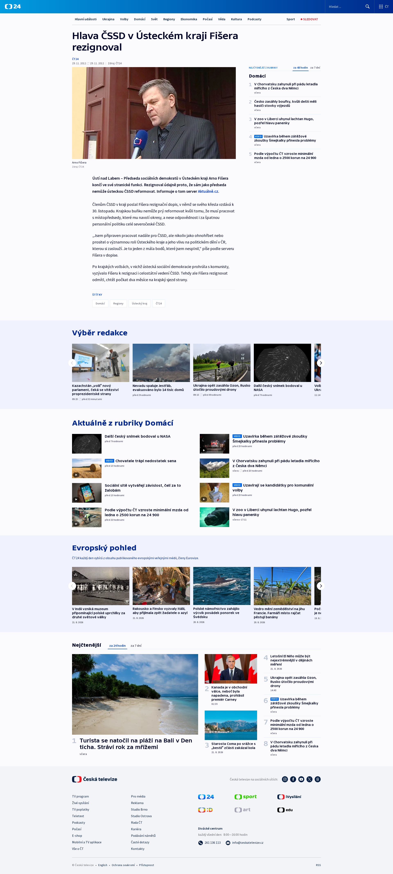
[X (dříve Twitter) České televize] (309, 779)
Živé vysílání (80, 803)
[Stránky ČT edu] (284, 810)
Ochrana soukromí (123, 865)
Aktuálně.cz (208, 191)
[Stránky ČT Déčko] (205, 810)
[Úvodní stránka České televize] (95, 779)
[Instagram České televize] (285, 779)
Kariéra (136, 829)
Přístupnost (146, 865)
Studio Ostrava (141, 816)
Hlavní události (86, 19)
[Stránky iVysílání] (289, 796)
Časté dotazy (140, 842)
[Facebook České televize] (293, 779)
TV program (80, 796)
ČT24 (75, 59)
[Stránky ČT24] (206, 796)
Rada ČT (136, 822)
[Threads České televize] (317, 779)
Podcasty (254, 19)
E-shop (77, 835)
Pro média (138, 796)
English (102, 865)
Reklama (137, 803)
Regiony (169, 19)
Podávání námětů (143, 835)
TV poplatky (80, 809)
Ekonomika (189, 19)
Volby (124, 19)
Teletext (78, 816)
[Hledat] (367, 6)
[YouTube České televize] (301, 779)
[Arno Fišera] (154, 113)
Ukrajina (108, 19)
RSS (318, 865)
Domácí (139, 19)
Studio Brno (139, 809)
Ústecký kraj (139, 303)
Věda (221, 19)
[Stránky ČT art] (242, 810)
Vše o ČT (78, 849)
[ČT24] (13, 6)
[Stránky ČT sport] (246, 796)
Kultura (236, 19)
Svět (154, 19)
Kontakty (137, 849)
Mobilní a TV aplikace (87, 842)
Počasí (207, 19)
